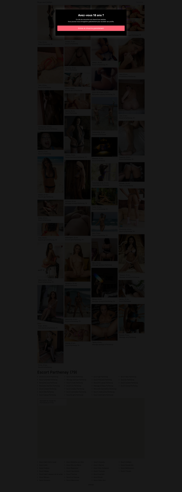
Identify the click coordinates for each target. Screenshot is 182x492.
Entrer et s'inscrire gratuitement (91, 28)
